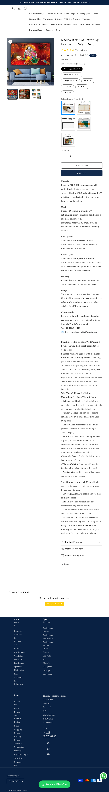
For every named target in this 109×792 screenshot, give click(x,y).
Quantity (65, 151)
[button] (6, 8)
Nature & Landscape (19, 661)
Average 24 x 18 (72, 69)
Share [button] (66, 564)
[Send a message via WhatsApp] (103, 776)
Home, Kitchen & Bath (52, 25)
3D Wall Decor (70, 25)
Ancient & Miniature (18, 680)
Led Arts (47, 656)
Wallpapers (85, 14)
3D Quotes (48, 667)
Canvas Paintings (37, 14)
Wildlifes (18, 656)
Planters (86, 19)
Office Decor (84, 25)
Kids (16, 674)
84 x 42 (81, 87)
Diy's (58, 30)
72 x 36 (67, 87)
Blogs (16, 726)
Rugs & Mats (34, 25)
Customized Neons (48, 630)
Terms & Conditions (19, 745)
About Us (17, 703)
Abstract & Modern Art (18, 639)
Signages (49, 30)
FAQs (16, 708)
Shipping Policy (18, 731)
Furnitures (48, 19)
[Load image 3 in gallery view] (36, 94)
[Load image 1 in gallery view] (12, 94)
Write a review (54, 604)
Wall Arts (47, 674)
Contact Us (17, 763)
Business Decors (36, 30)
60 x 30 (87, 81)
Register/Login (21, 754)
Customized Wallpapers (48, 637)
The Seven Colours (20, 790)
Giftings (58, 19)
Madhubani (19, 652)
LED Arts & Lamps (72, 19)
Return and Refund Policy (17, 717)
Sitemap (18, 751)
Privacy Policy (17, 738)
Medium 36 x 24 (72, 75)
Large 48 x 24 (70, 81)
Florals (17, 648)
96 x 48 (67, 93)
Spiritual (18, 631)
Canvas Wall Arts (54, 14)
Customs (96, 25)
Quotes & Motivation (19, 668)
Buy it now (81, 173)
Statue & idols (35, 19)
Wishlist (18, 758)
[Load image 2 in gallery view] (24, 94)
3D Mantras (47, 661)
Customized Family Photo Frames (48, 647)
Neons (95, 14)
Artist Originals (71, 14)
